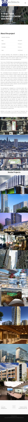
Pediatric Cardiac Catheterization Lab (22, 408)
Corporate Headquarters (4, 408)
